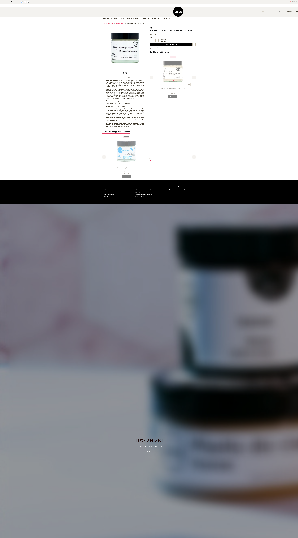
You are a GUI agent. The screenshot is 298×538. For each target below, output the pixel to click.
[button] (280, 11)
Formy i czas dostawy (109, 194)
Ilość (151, 37)
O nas (105, 191)
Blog (105, 189)
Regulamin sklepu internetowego (143, 189)
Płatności (106, 196)
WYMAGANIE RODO (139, 191)
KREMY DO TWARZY (119, 23)
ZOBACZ (149, 451)
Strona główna (105, 23)
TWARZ (112, 23)
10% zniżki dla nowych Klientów (143, 192)
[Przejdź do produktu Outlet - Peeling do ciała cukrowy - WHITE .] (173, 71)
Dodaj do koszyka (171, 44)
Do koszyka (173, 96)
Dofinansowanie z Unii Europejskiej (143, 194)
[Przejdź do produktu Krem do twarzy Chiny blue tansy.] (126, 151)
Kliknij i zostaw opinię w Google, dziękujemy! (178, 189)
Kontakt (106, 192)
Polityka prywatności (140, 196)
